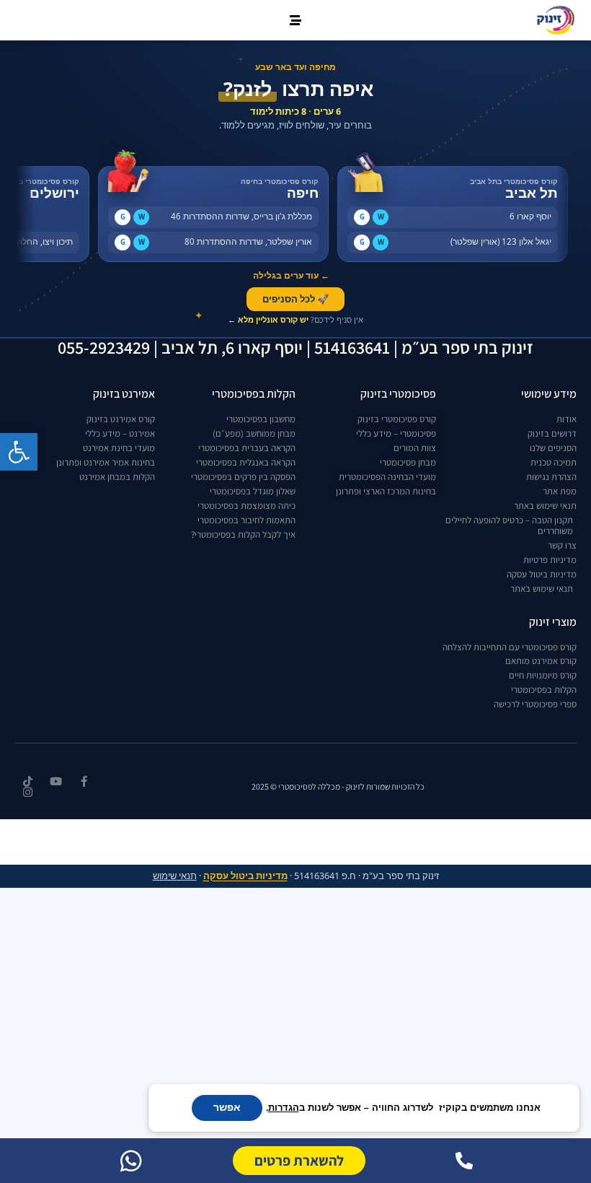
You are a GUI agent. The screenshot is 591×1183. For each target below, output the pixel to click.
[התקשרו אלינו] (464, 1160)
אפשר (227, 1107)
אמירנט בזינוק (124, 393)
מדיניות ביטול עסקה (245, 876)
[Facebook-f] (84, 781)
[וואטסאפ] (131, 1160)
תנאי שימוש (175, 876)
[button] (18, 452)
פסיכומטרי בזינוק (398, 393)
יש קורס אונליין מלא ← (268, 319)
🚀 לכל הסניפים (295, 298)
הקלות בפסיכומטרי (254, 393)
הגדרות (283, 1107)
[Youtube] (55, 781)
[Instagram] (27, 792)
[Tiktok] (27, 781)
